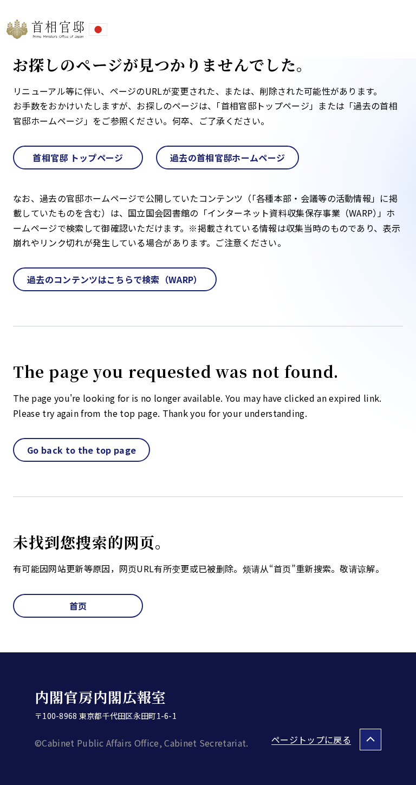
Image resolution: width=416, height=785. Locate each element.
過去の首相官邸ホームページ (227, 157)
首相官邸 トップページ (77, 157)
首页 (78, 605)
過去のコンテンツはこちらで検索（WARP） (115, 279)
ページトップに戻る (311, 739)
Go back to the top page (81, 449)
